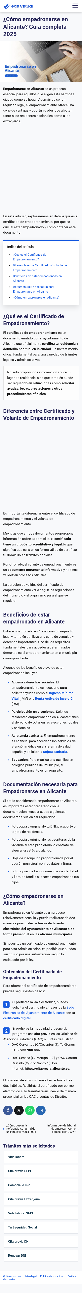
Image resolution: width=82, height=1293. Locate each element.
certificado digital (17, 1018)
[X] (19, 1110)
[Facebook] (8, 1110)
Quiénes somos (12, 1276)
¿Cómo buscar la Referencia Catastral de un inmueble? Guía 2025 (21, 1128)
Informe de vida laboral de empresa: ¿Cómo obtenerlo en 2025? (61, 1128)
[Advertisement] (41, 169)
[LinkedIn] (41, 1110)
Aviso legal (30, 1276)
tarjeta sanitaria (55, 752)
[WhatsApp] (30, 1110)
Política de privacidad (52, 1276)
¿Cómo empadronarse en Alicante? (36, 297)
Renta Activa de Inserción (54, 698)
